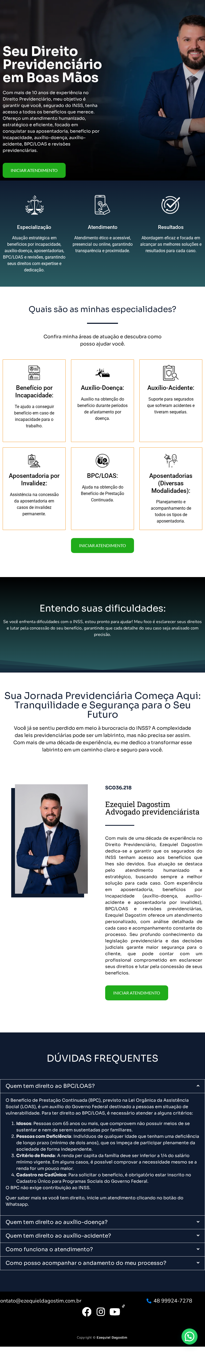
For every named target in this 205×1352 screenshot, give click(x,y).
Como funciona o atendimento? (49, 1249)
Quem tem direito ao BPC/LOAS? (50, 1086)
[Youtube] (114, 1312)
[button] (102, 1086)
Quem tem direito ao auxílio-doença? (57, 1222)
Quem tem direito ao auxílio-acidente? (58, 1235)
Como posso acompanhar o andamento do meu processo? (86, 1263)
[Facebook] (86, 1312)
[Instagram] (101, 1312)
